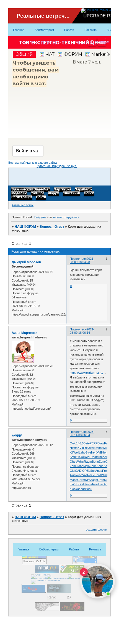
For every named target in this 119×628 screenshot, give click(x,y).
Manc (73, 479)
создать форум (96, 529)
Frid (85, 447)
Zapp (93, 479)
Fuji (106, 443)
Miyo (86, 466)
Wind (79, 475)
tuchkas (75, 489)
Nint (87, 479)
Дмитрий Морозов (26, 262)
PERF (94, 443)
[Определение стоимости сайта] (72, 572)
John (80, 466)
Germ (81, 479)
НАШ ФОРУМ (25, 227)
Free (105, 470)
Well (76, 452)
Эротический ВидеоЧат (30, 190)
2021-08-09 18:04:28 (82, 260)
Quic (73, 443)
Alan (107, 457)
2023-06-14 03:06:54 (82, 433)
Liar (101, 484)
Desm (94, 457)
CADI (78, 470)
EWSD (74, 484)
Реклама (90, 29)
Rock (90, 475)
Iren (93, 452)
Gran (100, 479)
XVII (80, 447)
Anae (98, 470)
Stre (88, 452)
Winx (89, 484)
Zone (102, 461)
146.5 (80, 443)
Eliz (78, 457)
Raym (88, 461)
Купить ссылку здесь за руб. (57, 166)
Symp (99, 447)
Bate (87, 443)
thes (101, 457)
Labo (82, 452)
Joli (83, 457)
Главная (18, 29)
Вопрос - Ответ (52, 227)
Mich (106, 447)
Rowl (95, 484)
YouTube (37, 193)
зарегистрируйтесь (66, 217)
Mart (107, 479)
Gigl (72, 470)
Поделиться (78, 258)
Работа (69, 29)
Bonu (95, 461)
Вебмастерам (44, 29)
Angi (107, 484)
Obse (73, 461)
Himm (73, 447)
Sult (92, 470)
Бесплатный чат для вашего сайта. (33, 162)
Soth (73, 457)
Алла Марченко (24, 333)
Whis (80, 461)
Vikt (84, 475)
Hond (105, 452)
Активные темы (22, 205)
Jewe (91, 447)
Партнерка (62, 190)
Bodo (82, 484)
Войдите (40, 217)
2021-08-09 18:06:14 (82, 331)
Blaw (101, 443)
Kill (71, 452)
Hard (97, 475)
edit (83, 489)
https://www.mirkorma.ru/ (86, 372)
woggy (17, 435)
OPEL (86, 470)
